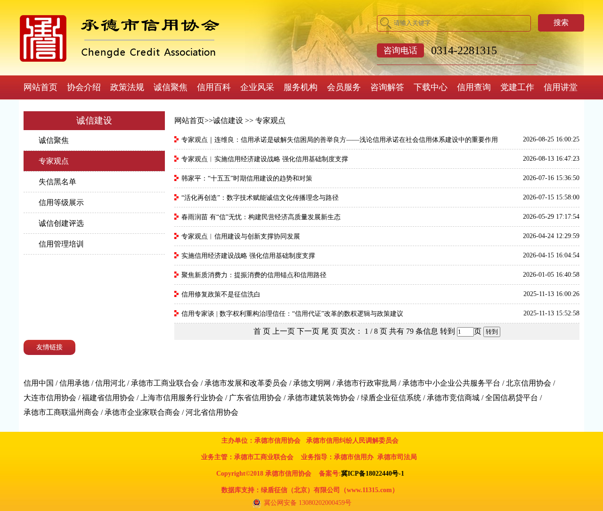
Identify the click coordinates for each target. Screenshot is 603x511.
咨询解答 (387, 87)
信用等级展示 (61, 202)
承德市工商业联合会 (165, 383)
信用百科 (214, 87)
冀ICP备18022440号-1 (372, 473)
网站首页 (40, 87)
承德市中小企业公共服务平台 (451, 383)
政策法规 (127, 87)
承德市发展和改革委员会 (245, 383)
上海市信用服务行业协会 (181, 398)
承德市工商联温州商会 (61, 412)
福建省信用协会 (108, 398)
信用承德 (74, 383)
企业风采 (257, 87)
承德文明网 (312, 383)
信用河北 (110, 383)
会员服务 (344, 87)
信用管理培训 (61, 244)
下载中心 (431, 87)
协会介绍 (84, 87)
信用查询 (474, 87)
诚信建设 (228, 120)
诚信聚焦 (170, 87)
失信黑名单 (57, 182)
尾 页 (329, 331)
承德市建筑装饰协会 (321, 398)
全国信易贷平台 (511, 398)
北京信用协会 (528, 383)
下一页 (308, 331)
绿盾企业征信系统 (391, 398)
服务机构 (301, 87)
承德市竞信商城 (453, 398)
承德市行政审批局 (366, 383)
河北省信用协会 (212, 412)
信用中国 (39, 383)
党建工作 (517, 87)
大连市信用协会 (50, 398)
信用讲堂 (561, 87)
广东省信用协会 (255, 398)
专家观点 (54, 161)
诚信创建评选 (61, 223)
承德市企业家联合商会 (142, 412)
